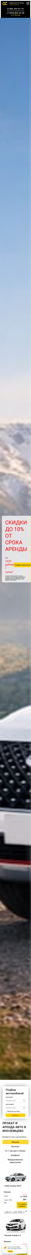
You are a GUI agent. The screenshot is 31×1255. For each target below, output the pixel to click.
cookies (18, 1247)
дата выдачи (9, 1097)
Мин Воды (17, 15)
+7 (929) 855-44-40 (15, 13)
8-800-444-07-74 (15, 8)
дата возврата (10, 1104)
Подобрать (15, 1115)
